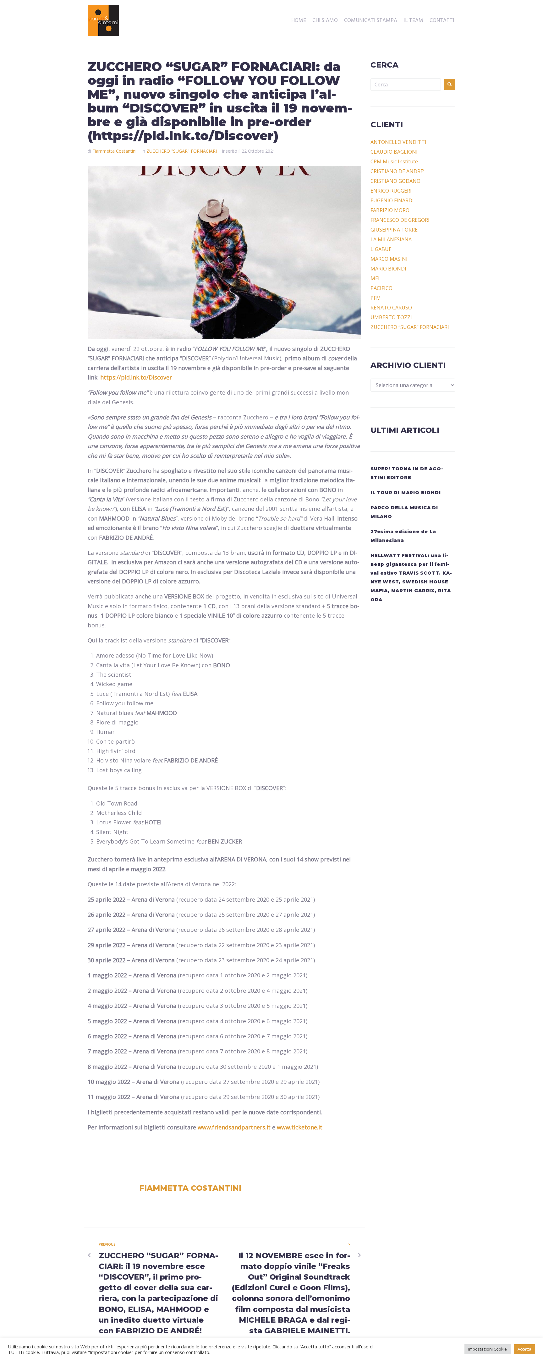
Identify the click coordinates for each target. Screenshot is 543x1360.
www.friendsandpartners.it (234, 1127)
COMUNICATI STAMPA (370, 21)
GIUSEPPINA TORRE (394, 229)
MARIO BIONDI (388, 268)
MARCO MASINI (389, 258)
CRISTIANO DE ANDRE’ (397, 171)
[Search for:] (405, 84)
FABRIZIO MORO (389, 210)
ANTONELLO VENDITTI (398, 142)
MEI (375, 278)
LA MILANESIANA (391, 239)
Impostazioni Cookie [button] (487, 1349)
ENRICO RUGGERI (391, 190)
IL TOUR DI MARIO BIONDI (405, 492)
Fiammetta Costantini (114, 151)
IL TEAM (413, 21)
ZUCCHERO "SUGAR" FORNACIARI (181, 151)
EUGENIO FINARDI (392, 200)
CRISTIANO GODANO (395, 181)
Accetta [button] (524, 1349)
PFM (375, 297)
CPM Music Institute (394, 161)
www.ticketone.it (299, 1127)
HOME (298, 21)
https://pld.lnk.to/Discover (136, 377)
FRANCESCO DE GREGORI (400, 219)
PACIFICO (381, 288)
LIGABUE (381, 249)
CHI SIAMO (325, 21)
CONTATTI (442, 21)
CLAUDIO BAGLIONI (394, 151)
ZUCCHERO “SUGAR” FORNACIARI (409, 327)
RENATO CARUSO (391, 307)
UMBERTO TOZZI (391, 317)
